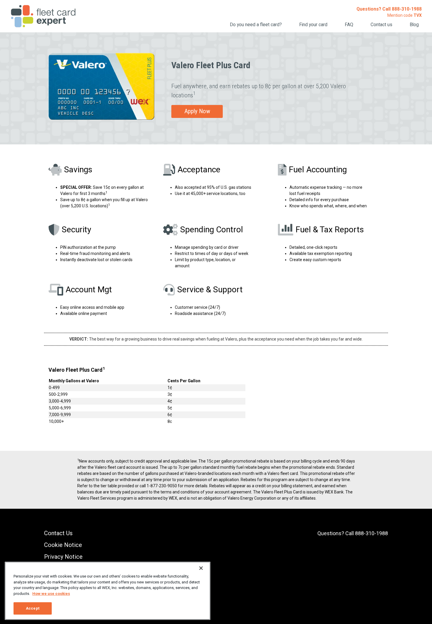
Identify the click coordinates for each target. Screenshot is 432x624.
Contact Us (58, 533)
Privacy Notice (63, 556)
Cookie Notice (63, 544)
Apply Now (197, 111)
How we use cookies (51, 593)
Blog (414, 24)
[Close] (201, 568)
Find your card (313, 24)
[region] (107, 591)
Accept (32, 608)
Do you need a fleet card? (256, 24)
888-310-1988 (407, 9)
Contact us (381, 24)
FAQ (349, 24)
